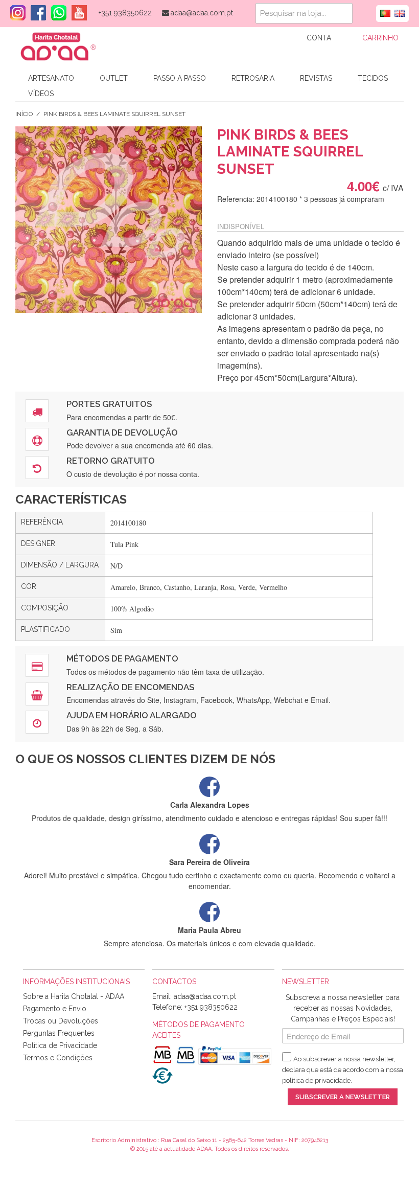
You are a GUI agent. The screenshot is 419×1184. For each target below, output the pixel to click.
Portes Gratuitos (109, 404)
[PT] (385, 12)
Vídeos (41, 93)
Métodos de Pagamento (122, 658)
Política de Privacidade (60, 1045)
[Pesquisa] (342, 13)
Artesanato (51, 78)
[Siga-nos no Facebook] (36, 12)
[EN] (399, 12)
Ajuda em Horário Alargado (131, 715)
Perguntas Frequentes (59, 1033)
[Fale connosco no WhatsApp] (56, 12)
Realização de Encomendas (130, 687)
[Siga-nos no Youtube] (76, 12)
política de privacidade (316, 1080)
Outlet (114, 78)
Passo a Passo (179, 78)
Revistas (316, 78)
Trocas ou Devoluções (60, 1021)
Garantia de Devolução (122, 432)
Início (24, 114)
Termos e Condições (57, 1058)
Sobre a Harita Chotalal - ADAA (73, 996)
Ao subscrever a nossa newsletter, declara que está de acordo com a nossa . (342, 1069)
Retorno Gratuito (110, 461)
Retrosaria (252, 78)
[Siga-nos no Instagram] (15, 12)
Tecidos (373, 78)
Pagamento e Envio (54, 1009)
